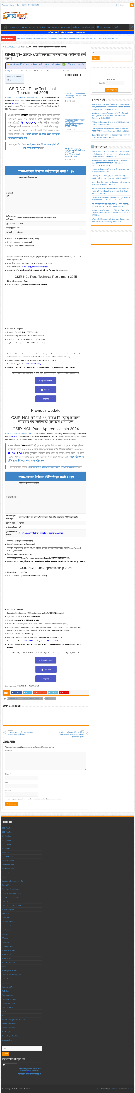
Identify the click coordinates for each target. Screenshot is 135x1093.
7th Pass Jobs (6, 840)
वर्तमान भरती (54, 32)
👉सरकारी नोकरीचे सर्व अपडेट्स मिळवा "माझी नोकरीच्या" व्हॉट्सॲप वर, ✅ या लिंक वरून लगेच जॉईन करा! (46, 65)
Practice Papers (7, 1007)
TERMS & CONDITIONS (30, 5)
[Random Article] (131, 27)
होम (5, 27)
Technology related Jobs (10, 1036)
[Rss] (117, 5)
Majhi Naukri (11, 71)
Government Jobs (8, 922)
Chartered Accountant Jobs (11, 893)
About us (5, 5)
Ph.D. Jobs (5, 991)
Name (8, 774)
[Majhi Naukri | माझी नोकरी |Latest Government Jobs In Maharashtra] (15, 15)
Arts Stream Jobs (8, 865)
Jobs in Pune (51, 698)
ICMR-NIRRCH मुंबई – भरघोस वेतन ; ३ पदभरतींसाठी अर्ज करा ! (21, 732)
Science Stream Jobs (9, 1024)
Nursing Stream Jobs (9, 971)
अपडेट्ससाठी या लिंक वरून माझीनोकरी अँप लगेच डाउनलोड (52, 467)
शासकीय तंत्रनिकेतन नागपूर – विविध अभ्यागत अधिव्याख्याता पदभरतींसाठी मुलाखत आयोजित (75, 123)
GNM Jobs (5, 918)
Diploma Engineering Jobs (11, 905)
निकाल (77, 27)
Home (6, 47)
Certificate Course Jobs (10, 889)
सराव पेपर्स (54, 27)
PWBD (4, 1011)
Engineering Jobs (8, 909)
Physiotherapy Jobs (9, 999)
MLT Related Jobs (8, 962)
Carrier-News (6, 885)
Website (8, 791)
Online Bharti (15, 47)
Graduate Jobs (7, 926)
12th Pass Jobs (7, 832)
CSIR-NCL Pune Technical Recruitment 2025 (21, 97)
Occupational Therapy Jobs (11, 975)
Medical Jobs (6, 954)
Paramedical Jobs (8, 987)
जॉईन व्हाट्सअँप (89, 27)
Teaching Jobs (7, 1032)
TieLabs (130, 1089)
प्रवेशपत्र (67, 27)
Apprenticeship (7, 856)
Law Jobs (5, 942)
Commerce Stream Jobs (10, 897)
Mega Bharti (6, 958)
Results (4, 1015)
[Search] (132, 5)
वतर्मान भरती (16, 27)
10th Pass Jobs (7, 828)
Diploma (5, 901)
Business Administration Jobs (12, 881)
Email (8, 782)
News (4, 967)
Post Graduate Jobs (8, 1003)
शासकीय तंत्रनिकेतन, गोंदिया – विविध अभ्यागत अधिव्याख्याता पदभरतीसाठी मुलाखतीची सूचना (71, 734)
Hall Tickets (6, 930)
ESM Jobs (5, 914)
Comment (9, 750)
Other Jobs (5, 983)
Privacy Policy (15, 5)
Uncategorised (7, 1040)
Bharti (4, 877)
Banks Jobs (6, 873)
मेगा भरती (28, 27)
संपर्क (116, 27)
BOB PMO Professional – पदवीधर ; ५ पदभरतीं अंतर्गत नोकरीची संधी (75, 96)
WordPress (113, 1089)
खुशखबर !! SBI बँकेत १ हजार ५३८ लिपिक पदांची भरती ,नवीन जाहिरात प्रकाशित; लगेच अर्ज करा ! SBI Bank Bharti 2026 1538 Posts (111, 212)
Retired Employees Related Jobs (13, 1020)
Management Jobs (8, 950)
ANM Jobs (5, 852)
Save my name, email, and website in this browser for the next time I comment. (35, 799)
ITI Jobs (5, 938)
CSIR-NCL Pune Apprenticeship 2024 (19, 434)
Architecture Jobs (8, 861)
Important (5, 934)
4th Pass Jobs (6, 836)
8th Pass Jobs (6, 844)
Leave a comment (55, 71)
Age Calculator (104, 27)
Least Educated (7, 946)
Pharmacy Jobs (7, 995)
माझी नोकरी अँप (40, 27)
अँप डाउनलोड (68, 32)
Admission (6, 848)
